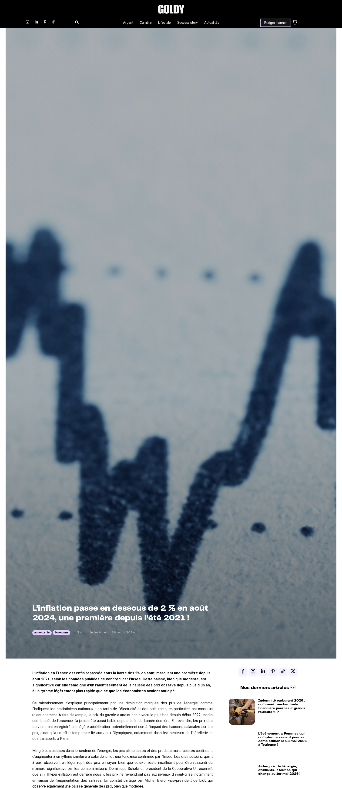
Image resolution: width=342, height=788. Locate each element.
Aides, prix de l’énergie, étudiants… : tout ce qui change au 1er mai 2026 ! (279, 770)
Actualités (42, 633)
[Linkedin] (36, 22)
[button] (77, 22)
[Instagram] (27, 22)
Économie (61, 633)
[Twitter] (293, 671)
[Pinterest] (45, 22)
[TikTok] (53, 22)
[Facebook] (243, 671)
